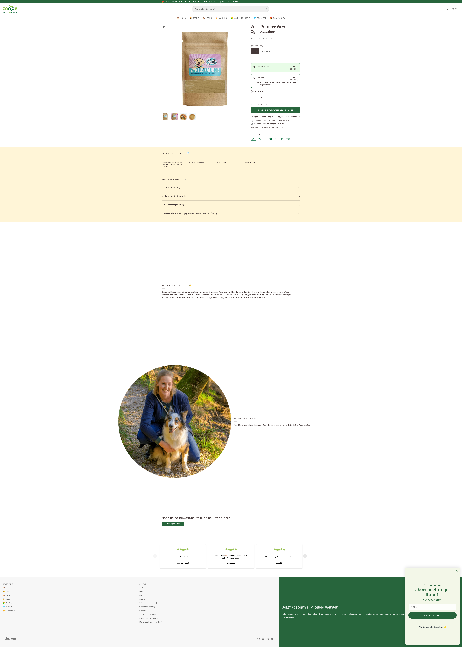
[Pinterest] (263, 639)
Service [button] (143, 584)
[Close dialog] (456, 571)
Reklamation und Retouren (149, 618)
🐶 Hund (6, 588)
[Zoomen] (166, 107)
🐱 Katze (6, 591)
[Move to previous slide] (156, 556)
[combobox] (230, 9)
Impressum (143, 599)
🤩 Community (9, 611)
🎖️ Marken (7, 599)
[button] (181, 18)
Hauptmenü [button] (8, 584)
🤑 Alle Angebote (9, 603)
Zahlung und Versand (147, 614)
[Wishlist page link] (456, 9)
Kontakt (142, 591)
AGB (141, 588)
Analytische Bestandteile (174, 196)
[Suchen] (266, 9)
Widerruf (142, 611)
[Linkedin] (272, 639)
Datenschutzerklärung (148, 603)
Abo (140, 595)
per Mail (262, 425)
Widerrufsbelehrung (147, 607)
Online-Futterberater (301, 425)
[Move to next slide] (306, 556)
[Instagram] (268, 639)
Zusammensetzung (171, 187)
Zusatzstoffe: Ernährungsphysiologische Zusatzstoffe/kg (189, 213)
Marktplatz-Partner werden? (150, 622)
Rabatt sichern (432, 615)
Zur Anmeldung (288, 617)
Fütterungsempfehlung (173, 205)
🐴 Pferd (6, 595)
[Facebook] (258, 639)
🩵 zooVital (7, 607)
